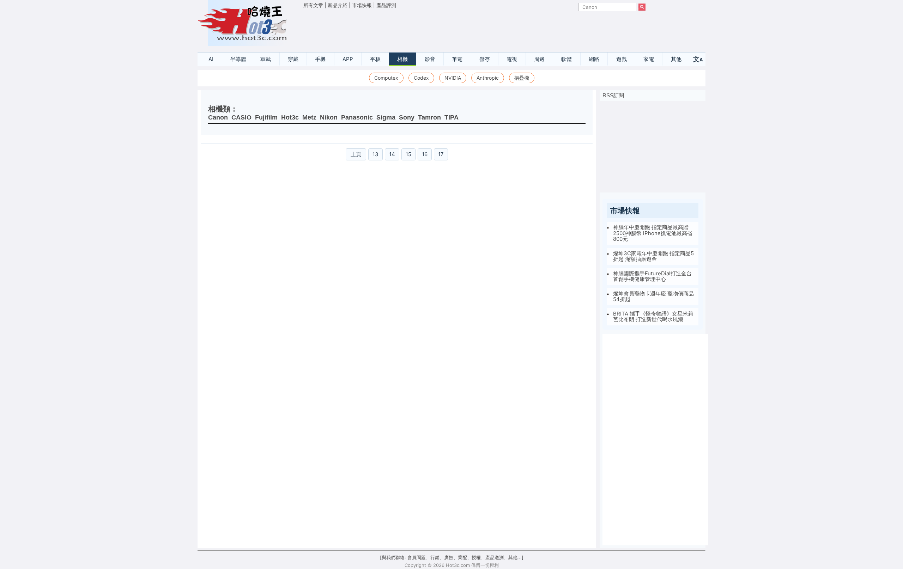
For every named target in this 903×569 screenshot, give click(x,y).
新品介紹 (337, 5)
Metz (309, 117)
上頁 (356, 154)
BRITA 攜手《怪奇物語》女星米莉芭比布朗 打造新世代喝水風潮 (653, 316)
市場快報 (362, 5)
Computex (386, 78)
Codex (421, 78)
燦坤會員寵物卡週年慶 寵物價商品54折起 (653, 296)
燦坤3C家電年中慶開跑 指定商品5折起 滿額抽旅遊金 (653, 256)
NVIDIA (452, 78)
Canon (218, 117)
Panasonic (357, 117)
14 (392, 154)
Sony (406, 117)
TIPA (451, 117)
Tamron (429, 117)
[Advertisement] (474, 28)
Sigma (385, 117)
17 (441, 154)
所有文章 (313, 5)
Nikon (329, 117)
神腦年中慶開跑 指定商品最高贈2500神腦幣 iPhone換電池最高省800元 (652, 233)
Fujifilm (266, 117)
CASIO (241, 117)
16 (425, 154)
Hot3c (290, 117)
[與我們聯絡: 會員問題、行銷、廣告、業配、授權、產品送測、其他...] (451, 557)
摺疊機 (521, 78)
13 (375, 154)
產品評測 (386, 5)
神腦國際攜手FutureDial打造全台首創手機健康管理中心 (652, 276)
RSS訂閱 (613, 95)
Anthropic (488, 78)
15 (408, 154)
